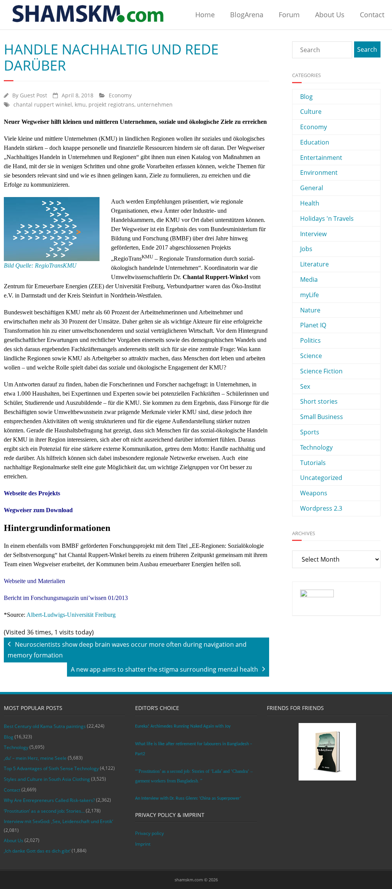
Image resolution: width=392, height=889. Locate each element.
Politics (310, 340)
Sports (309, 432)
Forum (289, 14)
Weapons (313, 493)
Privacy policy (149, 833)
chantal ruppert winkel (42, 104)
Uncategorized (321, 477)
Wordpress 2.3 (321, 508)
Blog (306, 96)
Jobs (306, 249)
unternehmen (155, 104)
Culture (311, 111)
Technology (316, 447)
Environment (319, 172)
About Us (330, 14)
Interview (313, 234)
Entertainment (321, 157)
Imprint (142, 844)
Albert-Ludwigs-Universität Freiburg (70, 614)
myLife (309, 295)
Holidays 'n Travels (327, 218)
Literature (314, 264)
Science (311, 356)
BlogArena (246, 14)
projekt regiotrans (111, 104)
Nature (310, 310)
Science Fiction (321, 371)
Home (205, 14)
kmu (80, 104)
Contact (372, 14)
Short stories (319, 401)
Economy (120, 95)
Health (309, 203)
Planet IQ (313, 325)
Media (309, 279)
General (311, 188)
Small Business (321, 416)
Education (314, 142)
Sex (305, 386)
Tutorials (313, 462)
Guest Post (33, 95)
